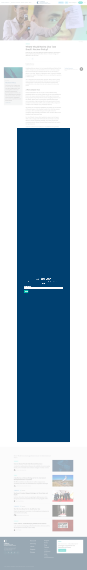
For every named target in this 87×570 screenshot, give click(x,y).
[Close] (68, 129)
